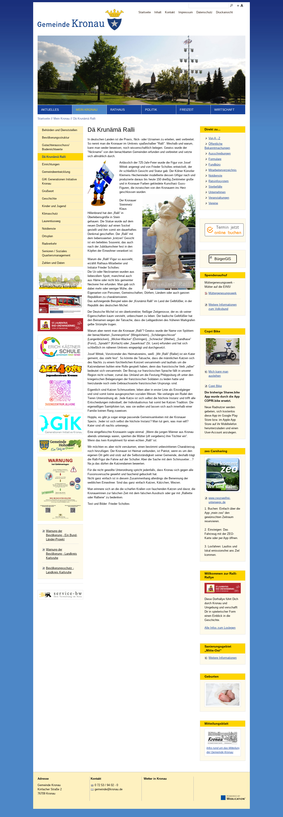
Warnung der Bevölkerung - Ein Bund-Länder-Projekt (61, 535)
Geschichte (49, 198)
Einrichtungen (50, 164)
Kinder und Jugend (54, 206)
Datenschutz (204, 12)
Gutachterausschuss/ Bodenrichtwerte (55, 147)
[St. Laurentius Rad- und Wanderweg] (60, 324)
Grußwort (48, 191)
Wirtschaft (224, 109)
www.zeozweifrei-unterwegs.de (219, 500)
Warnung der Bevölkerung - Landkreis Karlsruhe (61, 554)
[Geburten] (222, 694)
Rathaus (117, 109)
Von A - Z (214, 138)
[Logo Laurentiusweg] (223, 588)
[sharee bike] (222, 351)
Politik (151, 109)
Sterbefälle (215, 186)
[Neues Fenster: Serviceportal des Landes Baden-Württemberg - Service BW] (60, 594)
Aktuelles (50, 109)
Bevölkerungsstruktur (55, 137)
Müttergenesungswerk (222, 293)
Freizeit (187, 109)
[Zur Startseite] (82, 20)
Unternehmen (217, 192)
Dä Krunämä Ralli (84, 118)
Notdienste (49, 228)
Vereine (213, 203)
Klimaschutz (50, 213)
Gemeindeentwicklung (56, 171)
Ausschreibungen (219, 153)
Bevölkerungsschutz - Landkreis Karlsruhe (60, 570)
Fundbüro (214, 164)
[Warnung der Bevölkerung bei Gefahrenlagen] (60, 489)
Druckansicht (224, 12)
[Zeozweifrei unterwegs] (222, 474)
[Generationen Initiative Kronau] (60, 423)
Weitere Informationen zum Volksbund (222, 306)
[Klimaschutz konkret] (60, 280)
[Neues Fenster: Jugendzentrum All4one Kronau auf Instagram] (60, 386)
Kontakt (170, 12)
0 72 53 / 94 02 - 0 (106, 785)
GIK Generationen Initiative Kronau (59, 181)
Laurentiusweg (51, 221)
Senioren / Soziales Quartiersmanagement (56, 253)
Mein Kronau (87, 109)
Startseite (144, 12)
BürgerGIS (222, 259)
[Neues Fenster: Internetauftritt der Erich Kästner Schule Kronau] (60, 347)
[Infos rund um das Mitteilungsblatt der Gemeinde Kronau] (222, 737)
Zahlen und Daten (53, 263)
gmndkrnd (108, 789)
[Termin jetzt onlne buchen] (224, 235)
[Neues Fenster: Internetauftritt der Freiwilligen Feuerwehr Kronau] (60, 304)
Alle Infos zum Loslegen (220, 627)
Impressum (185, 12)
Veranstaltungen (218, 197)
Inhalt (157, 12)
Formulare (214, 159)
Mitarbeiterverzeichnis (222, 170)
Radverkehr (49, 243)
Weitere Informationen (222, 657)
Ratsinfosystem (218, 181)
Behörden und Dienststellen (59, 130)
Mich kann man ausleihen (218, 373)
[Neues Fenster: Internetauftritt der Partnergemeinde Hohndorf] (60, 445)
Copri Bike (215, 386)
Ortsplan (47, 236)
